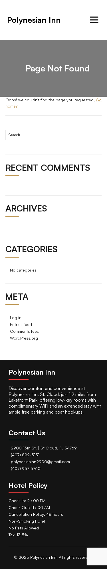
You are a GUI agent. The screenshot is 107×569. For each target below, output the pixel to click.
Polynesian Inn (34, 20)
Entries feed (21, 324)
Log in (15, 317)
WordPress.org (24, 338)
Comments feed (24, 331)
